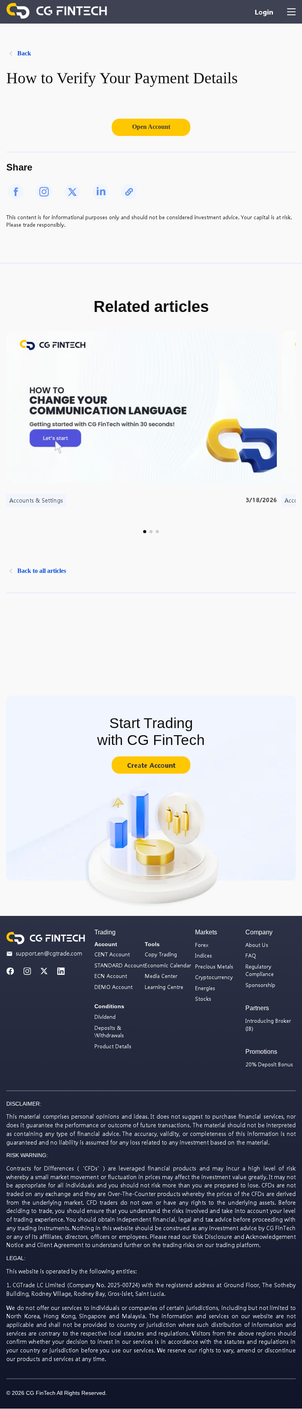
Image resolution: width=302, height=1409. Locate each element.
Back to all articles (41, 570)
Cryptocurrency (214, 977)
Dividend (105, 1016)
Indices (203, 955)
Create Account (151, 765)
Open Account (151, 126)
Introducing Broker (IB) (268, 1024)
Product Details (112, 1046)
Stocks (203, 998)
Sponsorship (260, 985)
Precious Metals (214, 966)
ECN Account (110, 976)
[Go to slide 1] (144, 531)
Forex (201, 945)
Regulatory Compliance (259, 970)
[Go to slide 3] (157, 531)
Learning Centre (164, 987)
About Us (256, 945)
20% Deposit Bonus (269, 1064)
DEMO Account (113, 987)
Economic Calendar (168, 965)
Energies (205, 988)
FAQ (250, 955)
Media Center (161, 976)
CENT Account (112, 954)
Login (264, 12)
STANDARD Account (119, 965)
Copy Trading (161, 954)
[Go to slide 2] (151, 531)
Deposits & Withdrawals (109, 1031)
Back (24, 53)
